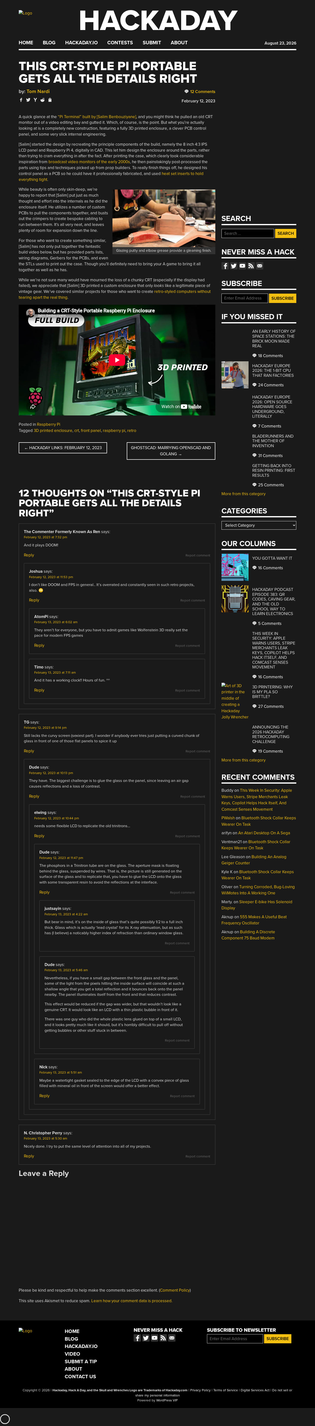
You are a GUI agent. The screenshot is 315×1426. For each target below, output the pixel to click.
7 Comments (269, 426)
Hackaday (158, 20)
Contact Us (80, 1377)
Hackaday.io (81, 43)
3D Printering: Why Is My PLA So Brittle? (272, 691)
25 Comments (270, 485)
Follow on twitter (233, 265)
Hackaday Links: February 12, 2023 (63, 447)
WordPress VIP (167, 1400)
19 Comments (270, 751)
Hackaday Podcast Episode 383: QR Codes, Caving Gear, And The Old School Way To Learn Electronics (273, 601)
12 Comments (202, 91)
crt (76, 430)
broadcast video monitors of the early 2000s (89, 161)
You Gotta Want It (272, 558)
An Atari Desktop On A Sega (264, 833)
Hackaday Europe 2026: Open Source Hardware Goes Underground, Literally (272, 407)
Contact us (259, 265)
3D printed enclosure (53, 430)
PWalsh (228, 818)
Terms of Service (225, 1390)
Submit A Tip (81, 1362)
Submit (152, 43)
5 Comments (269, 623)
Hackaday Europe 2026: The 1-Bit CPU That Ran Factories (273, 370)
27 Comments (270, 706)
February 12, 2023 (198, 101)
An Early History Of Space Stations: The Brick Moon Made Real (274, 339)
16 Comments (270, 567)
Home (26, 43)
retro (131, 430)
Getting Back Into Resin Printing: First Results (273, 470)
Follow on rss (251, 265)
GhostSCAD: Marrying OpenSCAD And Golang (171, 451)
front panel (91, 430)
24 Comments (270, 385)
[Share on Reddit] (42, 99)
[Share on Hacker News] (35, 99)
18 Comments (270, 355)
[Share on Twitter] (28, 99)
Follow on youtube (242, 265)
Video (72, 1354)
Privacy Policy (200, 1390)
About (179, 43)
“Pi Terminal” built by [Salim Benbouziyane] (97, 116)
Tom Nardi (38, 91)
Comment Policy (175, 1290)
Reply (29, 555)
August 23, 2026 (280, 43)
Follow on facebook (225, 265)
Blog (49, 43)
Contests (120, 43)
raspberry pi (114, 430)
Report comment (198, 555)
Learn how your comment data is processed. (132, 1300)
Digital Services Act (255, 1390)
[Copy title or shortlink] (49, 100)
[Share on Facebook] (21, 99)
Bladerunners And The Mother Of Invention (273, 441)
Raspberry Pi (48, 424)
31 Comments (270, 455)
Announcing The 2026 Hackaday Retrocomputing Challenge (270, 734)
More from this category (243, 493)
